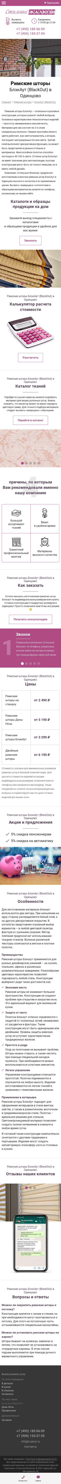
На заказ (7, 1420)
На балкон (7, 1394)
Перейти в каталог (30, 420)
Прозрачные (9, 1410)
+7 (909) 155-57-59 (30, 34)
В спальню (8, 1390)
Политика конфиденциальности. (41, 1459)
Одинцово (52, 2)
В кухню (6, 1387)
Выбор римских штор (13, 1374)
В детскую (7, 1383)
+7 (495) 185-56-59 (30, 29)
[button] (22, 283)
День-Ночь (8, 1407)
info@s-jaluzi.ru (30, 1441)
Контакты (30, 1446)
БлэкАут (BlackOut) (12, 1403)
